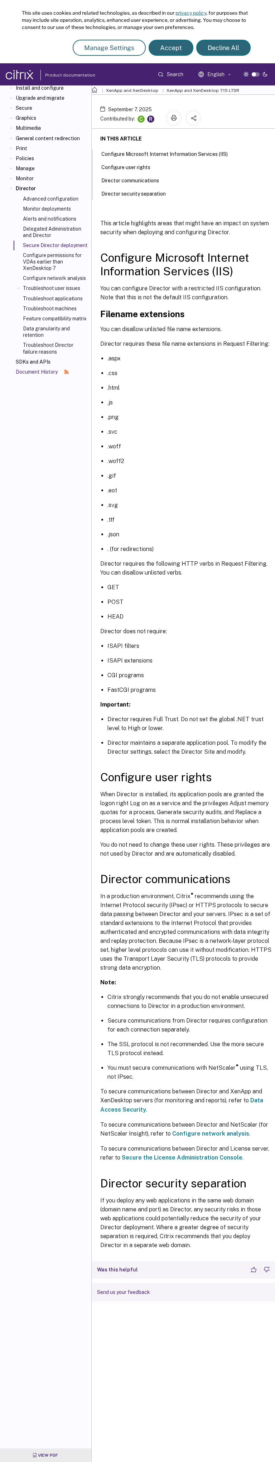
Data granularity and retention (46, 332)
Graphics (26, 118)
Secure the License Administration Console (182, 1157)
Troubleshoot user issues (51, 288)
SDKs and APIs (33, 362)
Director (26, 188)
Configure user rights (125, 167)
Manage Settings (109, 47)
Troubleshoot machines (50, 308)
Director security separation (133, 194)
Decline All (223, 47)
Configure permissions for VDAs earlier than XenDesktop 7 (52, 261)
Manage (25, 168)
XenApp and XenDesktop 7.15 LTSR (203, 90)
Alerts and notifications (49, 219)
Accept (171, 47)
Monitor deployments (47, 209)
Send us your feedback (123, 1292)
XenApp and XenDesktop (132, 90)
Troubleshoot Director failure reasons (48, 348)
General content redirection (48, 138)
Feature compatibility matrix (55, 318)
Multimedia (28, 128)
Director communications (130, 180)
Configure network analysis (54, 278)
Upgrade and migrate (40, 98)
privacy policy (190, 13)
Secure (24, 108)
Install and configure (40, 88)
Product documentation (61, 75)
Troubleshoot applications (53, 298)
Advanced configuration (50, 199)
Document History (37, 372)
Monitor (25, 178)
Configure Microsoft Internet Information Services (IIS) (164, 154)
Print (21, 148)
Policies (25, 158)
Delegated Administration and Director (52, 232)
